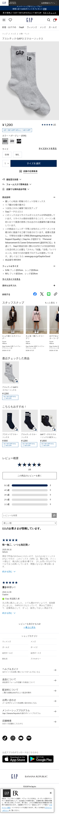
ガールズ (5, 647)
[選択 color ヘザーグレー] (5, 141)
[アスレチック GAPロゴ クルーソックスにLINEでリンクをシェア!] (49, 294)
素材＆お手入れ (9, 285)
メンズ (13, 34)
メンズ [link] (43, 27)
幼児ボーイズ (36, 653)
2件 (54, 125)
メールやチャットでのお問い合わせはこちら (19, 703)
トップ (4, 34)
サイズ (5, 149)
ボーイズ (34, 647)
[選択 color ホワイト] (12, 141)
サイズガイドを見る (48, 148)
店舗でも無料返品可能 (16, 189)
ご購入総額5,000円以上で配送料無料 (16, 693)
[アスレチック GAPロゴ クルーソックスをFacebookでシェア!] (35, 294)
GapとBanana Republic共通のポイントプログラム (21, 713)
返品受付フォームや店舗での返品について (18, 682)
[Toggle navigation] (4, 20)
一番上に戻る (29, 627)
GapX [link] (21, 27)
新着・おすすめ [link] (9, 27)
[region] (27, 801)
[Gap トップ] (29, 20)
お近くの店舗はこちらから (12, 724)
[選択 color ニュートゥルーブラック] (19, 141)
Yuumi (4, 341)
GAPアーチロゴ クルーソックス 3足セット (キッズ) (48, 436)
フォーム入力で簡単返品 (17, 184)
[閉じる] (51, 793)
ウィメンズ (6, 642)
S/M (7, 155)
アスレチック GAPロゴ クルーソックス (10, 388)
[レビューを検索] (54, 515)
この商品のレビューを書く (29, 476)
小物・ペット (24, 34)
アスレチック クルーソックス (29, 435)
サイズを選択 (34, 163)
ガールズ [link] (53, 27)
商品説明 (6, 197)
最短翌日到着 (12, 179)
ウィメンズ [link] (32, 27)
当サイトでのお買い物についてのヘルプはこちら (21, 672)
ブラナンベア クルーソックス (10, 435)
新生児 (4, 659)
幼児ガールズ (7, 653)
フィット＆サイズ (10, 266)
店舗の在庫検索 (30, 171)
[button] (48, 3)
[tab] (29, 179)
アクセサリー (36, 659)
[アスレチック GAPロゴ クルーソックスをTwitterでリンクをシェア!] (42, 294)
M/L (17, 155)
